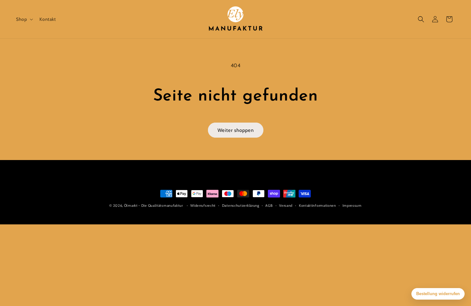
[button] (24, 19)
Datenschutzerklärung (240, 205)
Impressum (352, 205)
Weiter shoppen (236, 130)
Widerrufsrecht (203, 205)
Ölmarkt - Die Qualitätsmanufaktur (153, 205)
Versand (286, 205)
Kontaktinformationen (317, 205)
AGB (269, 205)
